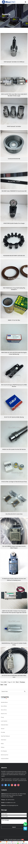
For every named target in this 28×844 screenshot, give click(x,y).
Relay (2, 743)
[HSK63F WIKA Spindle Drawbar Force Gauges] (16, 210)
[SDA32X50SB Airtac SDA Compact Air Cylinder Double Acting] (16, 630)
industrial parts (8, 779)
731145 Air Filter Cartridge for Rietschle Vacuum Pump (14, 481)
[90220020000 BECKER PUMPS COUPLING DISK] (16, 242)
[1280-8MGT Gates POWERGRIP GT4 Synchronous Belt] (16, 178)
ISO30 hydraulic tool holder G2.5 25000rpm (14, 61)
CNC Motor (3, 739)
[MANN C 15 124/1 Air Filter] (16, 307)
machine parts (15, 779)
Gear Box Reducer (5, 736)
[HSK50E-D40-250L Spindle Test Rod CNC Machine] (16, 436)
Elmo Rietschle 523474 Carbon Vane (14, 514)
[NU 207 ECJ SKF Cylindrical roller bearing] (16, 404)
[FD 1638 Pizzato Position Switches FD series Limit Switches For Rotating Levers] (16, 565)
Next (2, 684)
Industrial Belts (4, 758)
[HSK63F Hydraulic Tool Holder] (16, 113)
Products (9, 17)
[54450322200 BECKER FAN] (16, 145)
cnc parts (15, 780)
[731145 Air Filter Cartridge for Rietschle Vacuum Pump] (16, 468)
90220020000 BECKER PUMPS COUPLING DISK (14, 255)
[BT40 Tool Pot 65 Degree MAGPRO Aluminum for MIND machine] (16, 371)
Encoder (3, 732)
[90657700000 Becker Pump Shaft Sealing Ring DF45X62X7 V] (16, 275)
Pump (2, 717)
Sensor (2, 728)
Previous (22, 682)
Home (3, 17)
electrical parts (8, 780)
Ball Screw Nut (4, 754)
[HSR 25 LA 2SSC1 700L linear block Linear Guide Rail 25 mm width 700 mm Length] (16, 81)
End (5, 684)
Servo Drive (4, 709)
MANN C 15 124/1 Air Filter (14, 320)
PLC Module (4, 751)
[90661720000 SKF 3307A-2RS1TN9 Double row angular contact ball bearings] (16, 339)
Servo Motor (4, 706)
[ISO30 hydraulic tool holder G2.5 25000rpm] (16, 48)
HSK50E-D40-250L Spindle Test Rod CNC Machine (14, 449)
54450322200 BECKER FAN (14, 158)
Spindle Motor (4, 702)
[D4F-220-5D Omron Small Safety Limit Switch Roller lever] (16, 662)
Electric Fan (4, 713)
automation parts (22, 780)
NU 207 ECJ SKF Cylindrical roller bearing (14, 417)
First (17, 682)
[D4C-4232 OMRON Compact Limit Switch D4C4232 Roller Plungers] (16, 533)
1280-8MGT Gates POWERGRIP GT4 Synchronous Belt (14, 191)
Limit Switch (4, 721)
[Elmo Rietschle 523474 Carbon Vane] (16, 501)
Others (2, 747)
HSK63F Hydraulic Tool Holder (14, 126)
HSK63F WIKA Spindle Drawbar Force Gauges (14, 223)
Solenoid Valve (4, 724)
